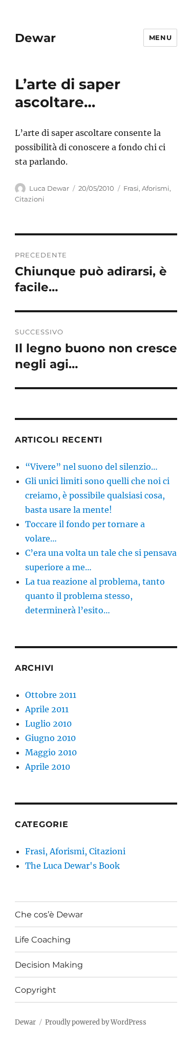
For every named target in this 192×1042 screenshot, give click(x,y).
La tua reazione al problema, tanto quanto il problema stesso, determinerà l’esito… (95, 595)
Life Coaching (43, 940)
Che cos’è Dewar (49, 914)
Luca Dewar (49, 188)
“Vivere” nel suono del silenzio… (91, 467)
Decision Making (49, 965)
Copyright (35, 990)
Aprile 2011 (47, 709)
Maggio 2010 (51, 752)
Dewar (35, 38)
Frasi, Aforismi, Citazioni (75, 851)
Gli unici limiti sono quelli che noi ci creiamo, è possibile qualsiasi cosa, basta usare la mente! (97, 495)
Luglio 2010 (48, 723)
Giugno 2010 (50, 738)
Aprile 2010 (47, 767)
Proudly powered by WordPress (95, 1022)
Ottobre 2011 (50, 695)
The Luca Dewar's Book (72, 865)
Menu (160, 37)
